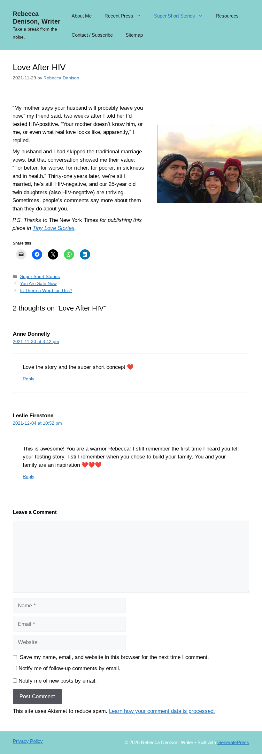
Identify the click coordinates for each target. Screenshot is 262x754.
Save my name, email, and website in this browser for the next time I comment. (114, 657)
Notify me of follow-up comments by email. (69, 668)
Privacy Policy (28, 741)
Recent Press (118, 15)
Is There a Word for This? (46, 290)
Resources (227, 15)
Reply (28, 378)
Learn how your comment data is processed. (162, 711)
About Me (82, 15)
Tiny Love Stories (53, 228)
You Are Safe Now (38, 283)
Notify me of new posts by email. (58, 681)
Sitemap (134, 35)
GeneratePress (233, 742)
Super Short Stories (174, 15)
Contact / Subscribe (92, 35)
